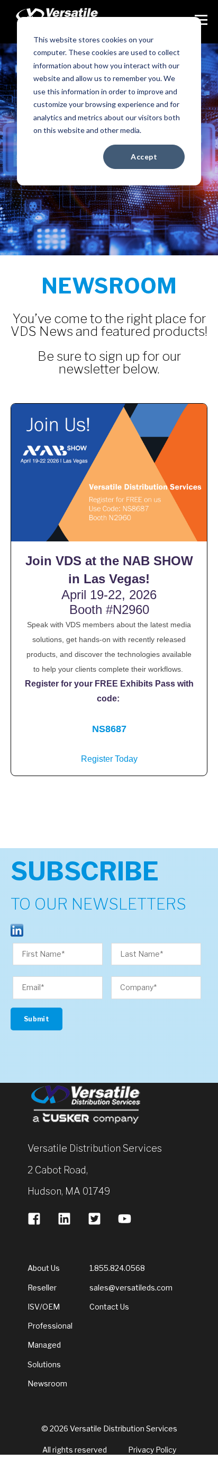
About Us (44, 1267)
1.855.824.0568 (117, 1267)
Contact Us (109, 1306)
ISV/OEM (44, 1306)
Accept (144, 156)
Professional (50, 1325)
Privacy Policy (152, 1449)
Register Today (109, 758)
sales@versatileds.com (130, 1287)
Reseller (42, 1287)
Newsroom (47, 1383)
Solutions (44, 1364)
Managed (44, 1344)
